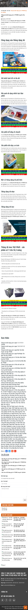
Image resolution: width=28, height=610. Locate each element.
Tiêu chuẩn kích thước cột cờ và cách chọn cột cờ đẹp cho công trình (19, 547)
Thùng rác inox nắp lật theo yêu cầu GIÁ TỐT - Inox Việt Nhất (19, 525)
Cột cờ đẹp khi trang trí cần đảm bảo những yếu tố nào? (19, 540)
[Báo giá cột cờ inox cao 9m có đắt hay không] (7, 559)
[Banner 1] (14, 565)
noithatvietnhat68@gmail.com (9, 585)
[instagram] (10, 600)
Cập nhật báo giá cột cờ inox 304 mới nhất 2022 (19, 530)
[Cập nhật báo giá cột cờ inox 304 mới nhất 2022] (7, 531)
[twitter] (2, 600)
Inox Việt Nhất (4, 509)
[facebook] (6, 600)
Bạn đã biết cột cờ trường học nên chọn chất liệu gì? (20, 535)
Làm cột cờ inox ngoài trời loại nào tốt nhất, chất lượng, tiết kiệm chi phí (20, 553)
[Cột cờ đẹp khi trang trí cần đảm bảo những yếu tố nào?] (7, 541)
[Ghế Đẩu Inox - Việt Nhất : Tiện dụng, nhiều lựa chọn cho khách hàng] (7, 519)
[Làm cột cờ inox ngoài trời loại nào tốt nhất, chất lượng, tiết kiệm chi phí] (7, 553)
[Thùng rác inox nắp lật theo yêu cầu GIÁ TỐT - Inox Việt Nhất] (7, 525)
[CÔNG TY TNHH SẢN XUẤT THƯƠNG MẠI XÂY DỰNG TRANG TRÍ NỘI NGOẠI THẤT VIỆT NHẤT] (14, 2)
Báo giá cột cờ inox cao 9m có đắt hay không (20, 558)
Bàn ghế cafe (4, 508)
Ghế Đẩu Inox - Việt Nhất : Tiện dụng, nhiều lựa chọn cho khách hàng (19, 519)
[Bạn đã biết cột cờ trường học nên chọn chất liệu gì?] (7, 535)
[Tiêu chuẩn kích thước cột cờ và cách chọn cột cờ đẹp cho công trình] (7, 547)
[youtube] (14, 600)
